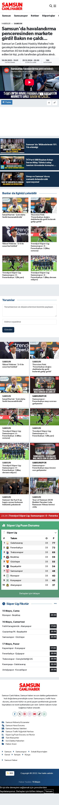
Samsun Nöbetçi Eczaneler (17, 722)
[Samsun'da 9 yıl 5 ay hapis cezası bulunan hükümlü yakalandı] (14, 485)
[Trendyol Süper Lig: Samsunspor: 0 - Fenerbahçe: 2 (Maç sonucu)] (44, 234)
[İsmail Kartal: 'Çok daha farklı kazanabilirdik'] (15, 205)
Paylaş (8, 102)
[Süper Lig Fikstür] (55, 604)
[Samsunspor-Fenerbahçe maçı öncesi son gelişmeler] (44, 451)
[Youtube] (34, 714)
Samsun (6, 16)
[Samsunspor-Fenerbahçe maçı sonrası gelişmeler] (44, 384)
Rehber (35, 16)
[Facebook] (14, 714)
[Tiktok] (39, 714)
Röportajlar (48, 16)
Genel (7, 755)
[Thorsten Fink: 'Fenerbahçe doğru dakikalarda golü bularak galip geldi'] (44, 205)
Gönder (8, 330)
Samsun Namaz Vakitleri (16, 729)
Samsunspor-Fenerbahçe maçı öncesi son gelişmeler (44, 468)
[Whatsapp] (44, 714)
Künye (27, 755)
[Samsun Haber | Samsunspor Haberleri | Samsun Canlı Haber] (12, 6)
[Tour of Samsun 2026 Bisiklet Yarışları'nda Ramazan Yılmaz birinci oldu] (44, 485)
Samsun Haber (11, 760)
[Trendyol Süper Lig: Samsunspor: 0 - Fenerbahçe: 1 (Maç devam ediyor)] (44, 263)
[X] (19, 714)
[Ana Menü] (55, 6)
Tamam (49, 791)
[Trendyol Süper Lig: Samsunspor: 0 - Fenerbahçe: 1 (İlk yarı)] (15, 263)
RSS (11, 773)
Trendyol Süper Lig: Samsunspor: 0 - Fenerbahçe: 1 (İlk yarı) (13, 275)
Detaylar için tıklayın (29, 593)
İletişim (17, 755)
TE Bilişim (36, 782)
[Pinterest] (24, 714)
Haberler (6, 24)
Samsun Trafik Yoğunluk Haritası (20, 732)
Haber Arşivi (11, 744)
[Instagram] (29, 714)
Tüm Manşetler (12, 738)
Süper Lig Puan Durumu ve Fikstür (20, 735)
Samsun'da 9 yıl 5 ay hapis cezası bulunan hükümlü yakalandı (12, 502)
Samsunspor (21, 16)
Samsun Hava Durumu (15, 725)
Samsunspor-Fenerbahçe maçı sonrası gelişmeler (44, 401)
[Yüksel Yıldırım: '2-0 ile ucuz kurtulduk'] (15, 234)
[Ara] (50, 6)
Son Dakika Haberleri (15, 741)
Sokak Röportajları (39, 752)
